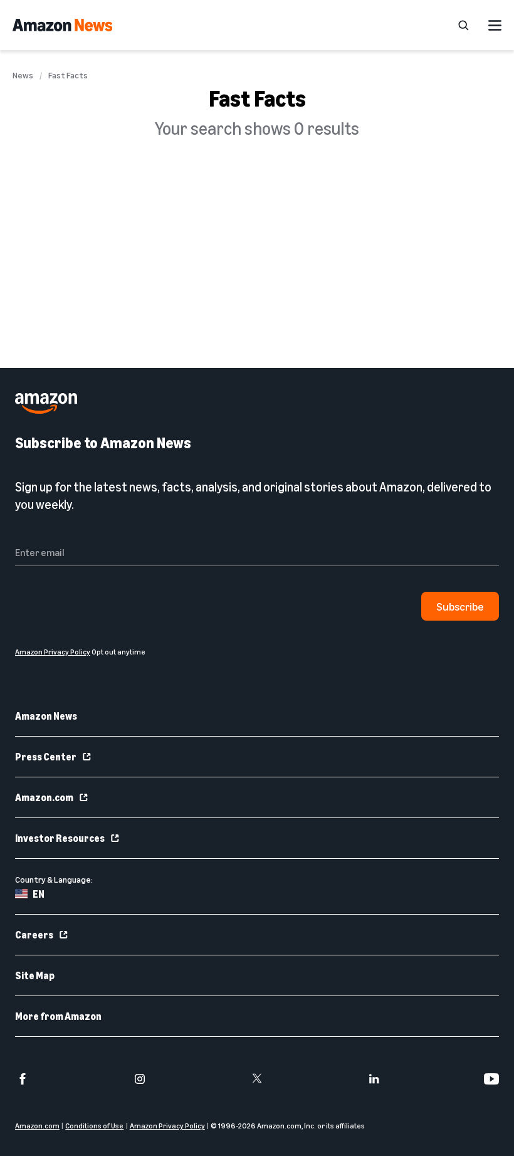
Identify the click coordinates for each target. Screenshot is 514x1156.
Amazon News (46, 716)
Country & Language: (54, 879)
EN (39, 894)
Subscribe (460, 606)
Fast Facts (68, 75)
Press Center (45, 756)
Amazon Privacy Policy (167, 1125)
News (23, 75)
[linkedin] (374, 1078)
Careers (34, 934)
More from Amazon (58, 1016)
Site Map (35, 975)
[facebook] (22, 1078)
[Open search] (463, 25)
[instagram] (139, 1078)
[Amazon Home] (62, 25)
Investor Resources (60, 838)
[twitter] (257, 1078)
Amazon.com (44, 797)
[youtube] (491, 1078)
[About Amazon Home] (46, 403)
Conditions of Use (94, 1125)
